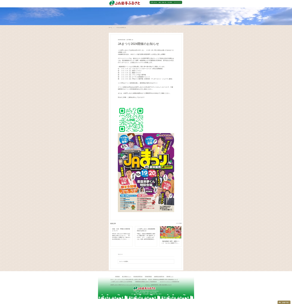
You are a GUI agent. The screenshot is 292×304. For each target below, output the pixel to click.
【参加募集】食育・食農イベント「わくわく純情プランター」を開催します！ (170, 242)
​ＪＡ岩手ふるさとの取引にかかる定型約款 (121, 281)
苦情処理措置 (148, 276)
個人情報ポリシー (126, 276)
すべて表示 (179, 223)
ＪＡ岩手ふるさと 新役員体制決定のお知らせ (146, 229)
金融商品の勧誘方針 (159, 276)
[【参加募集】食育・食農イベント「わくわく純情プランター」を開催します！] (171, 232)
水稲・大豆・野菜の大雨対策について (121, 229)
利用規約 (117, 276)
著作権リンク (170, 276)
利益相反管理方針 (138, 276)
